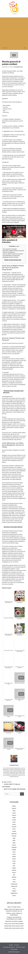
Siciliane (14, 877)
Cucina (14, 820)
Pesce (14, 858)
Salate (14, 868)
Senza (14, 872)
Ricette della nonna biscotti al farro (14, 926)
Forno (14, 829)
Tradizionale (14, 884)
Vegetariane (14, 893)
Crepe (14, 817)
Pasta (14, 854)
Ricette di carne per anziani (14, 789)
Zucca (14, 895)
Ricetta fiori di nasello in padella (14, 921)
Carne (14, 813)
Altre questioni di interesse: (10, 249)
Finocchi (14, 826)
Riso (14, 865)
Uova (14, 888)
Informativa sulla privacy (9, 947)
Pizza (14, 861)
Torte (14, 881)
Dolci (14, 822)
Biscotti (14, 808)
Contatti (11, 945)
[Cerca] (22, 794)
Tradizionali (14, 886)
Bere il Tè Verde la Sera (14, 907)
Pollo (14, 863)
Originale (14, 847)
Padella (14, 849)
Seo (14, 875)
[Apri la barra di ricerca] (25, 48)
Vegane (14, 891)
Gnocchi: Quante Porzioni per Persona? (13, 254)
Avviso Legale (14, 949)
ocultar (17, 246)
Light (14, 838)
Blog (5, 782)
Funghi (14, 831)
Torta (14, 879)
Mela (14, 840)
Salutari (14, 870)
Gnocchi (9, 782)
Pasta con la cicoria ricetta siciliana (14, 923)
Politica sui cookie (20, 947)
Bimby (14, 806)
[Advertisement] (14, 31)
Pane (14, 852)
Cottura (14, 815)
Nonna (14, 845)
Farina (14, 824)
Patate (14, 856)
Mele (14, 842)
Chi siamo (16, 945)
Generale (14, 833)
